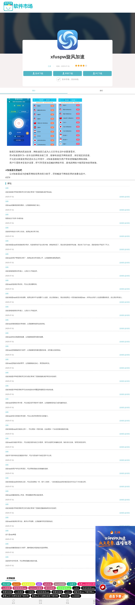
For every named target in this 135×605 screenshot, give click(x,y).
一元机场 (30, 592)
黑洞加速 (65, 596)
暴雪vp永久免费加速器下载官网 (16, 596)
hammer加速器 (36, 588)
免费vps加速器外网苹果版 (89, 584)
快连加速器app (20, 588)
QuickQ (16, 584)
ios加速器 (7, 588)
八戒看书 (71, 584)
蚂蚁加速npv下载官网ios (84, 592)
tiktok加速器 (60, 584)
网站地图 (6, 584)
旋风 (39, 584)
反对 (126, 197)
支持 (121, 197)
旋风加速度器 (28, 584)
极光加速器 (50, 588)
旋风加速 (48, 584)
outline (76, 588)
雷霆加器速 (7, 592)
